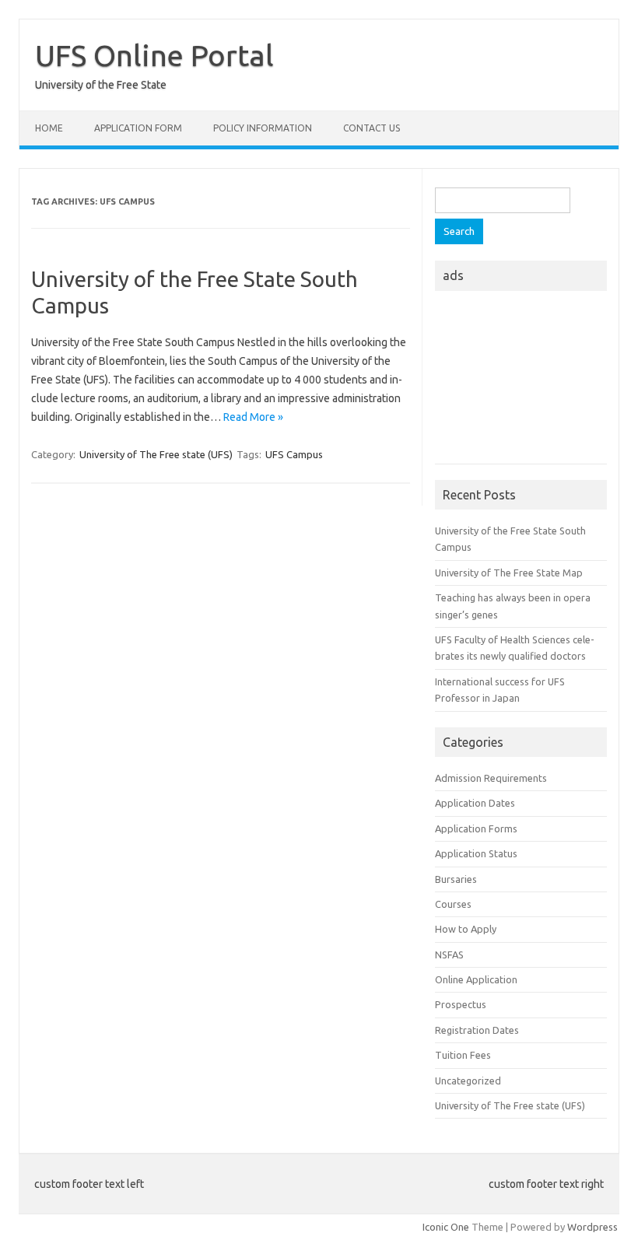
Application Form (138, 128)
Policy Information (262, 128)
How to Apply (465, 928)
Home (49, 128)
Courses (453, 903)
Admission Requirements (491, 777)
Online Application (476, 979)
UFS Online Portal (154, 55)
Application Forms (476, 828)
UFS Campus (294, 454)
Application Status (476, 853)
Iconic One (445, 1226)
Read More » (253, 417)
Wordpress (592, 1226)
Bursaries (456, 879)
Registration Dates (477, 1030)
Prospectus (460, 1004)
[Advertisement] (521, 382)
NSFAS (449, 954)
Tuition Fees (463, 1054)
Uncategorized (468, 1080)
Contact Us (371, 128)
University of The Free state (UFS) (156, 454)
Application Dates (475, 802)
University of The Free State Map (509, 572)
